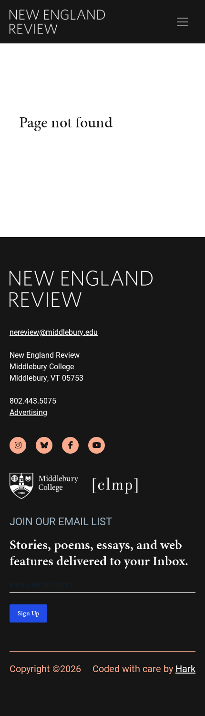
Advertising (28, 412)
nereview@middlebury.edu (54, 332)
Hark (185, 668)
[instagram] (18, 445)
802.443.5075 (33, 400)
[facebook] (70, 445)
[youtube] (96, 445)
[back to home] (57, 22)
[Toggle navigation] (182, 22)
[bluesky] (44, 445)
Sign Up (28, 613)
